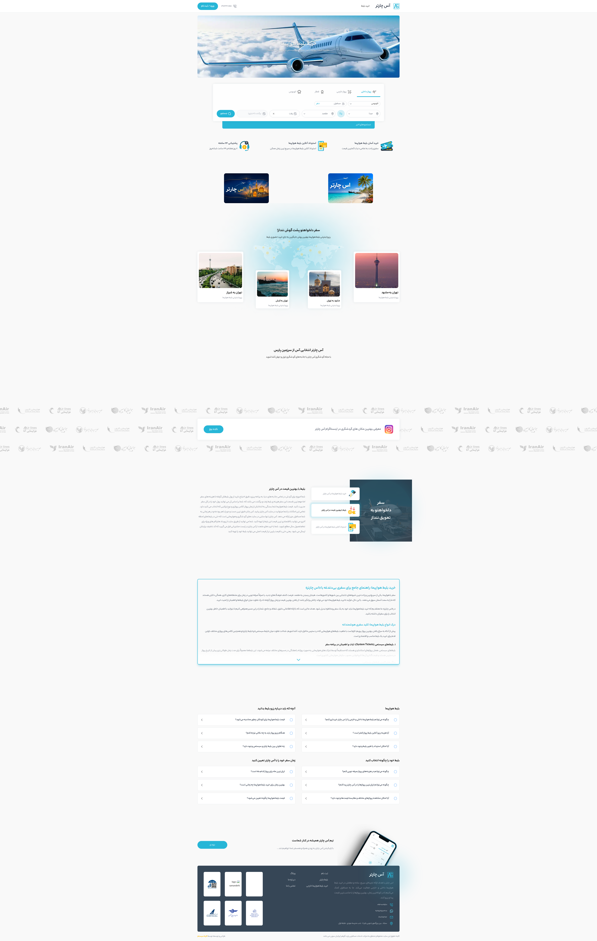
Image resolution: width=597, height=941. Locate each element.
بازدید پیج (213, 429)
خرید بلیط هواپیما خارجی (317, 886)
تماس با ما (290, 886)
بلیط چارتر (324, 880)
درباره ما (291, 880)
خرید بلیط (365, 6)
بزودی (212, 845)
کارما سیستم (202, 936)
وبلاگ (292, 874)
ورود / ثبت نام (207, 6)
